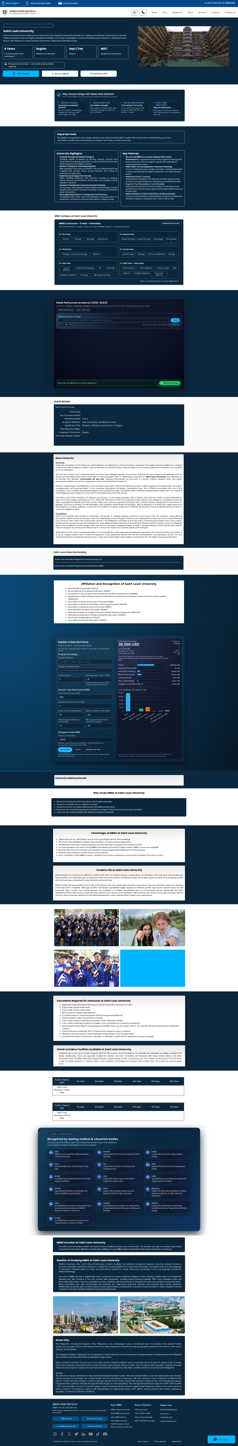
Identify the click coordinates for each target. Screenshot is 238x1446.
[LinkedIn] (83, 1434)
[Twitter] (76, 1434)
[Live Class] (134, 12)
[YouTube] (90, 1434)
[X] (69, 1434)
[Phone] (143, 12)
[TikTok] (97, 1434)
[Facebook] (62, 1434)
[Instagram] (54, 1434)
